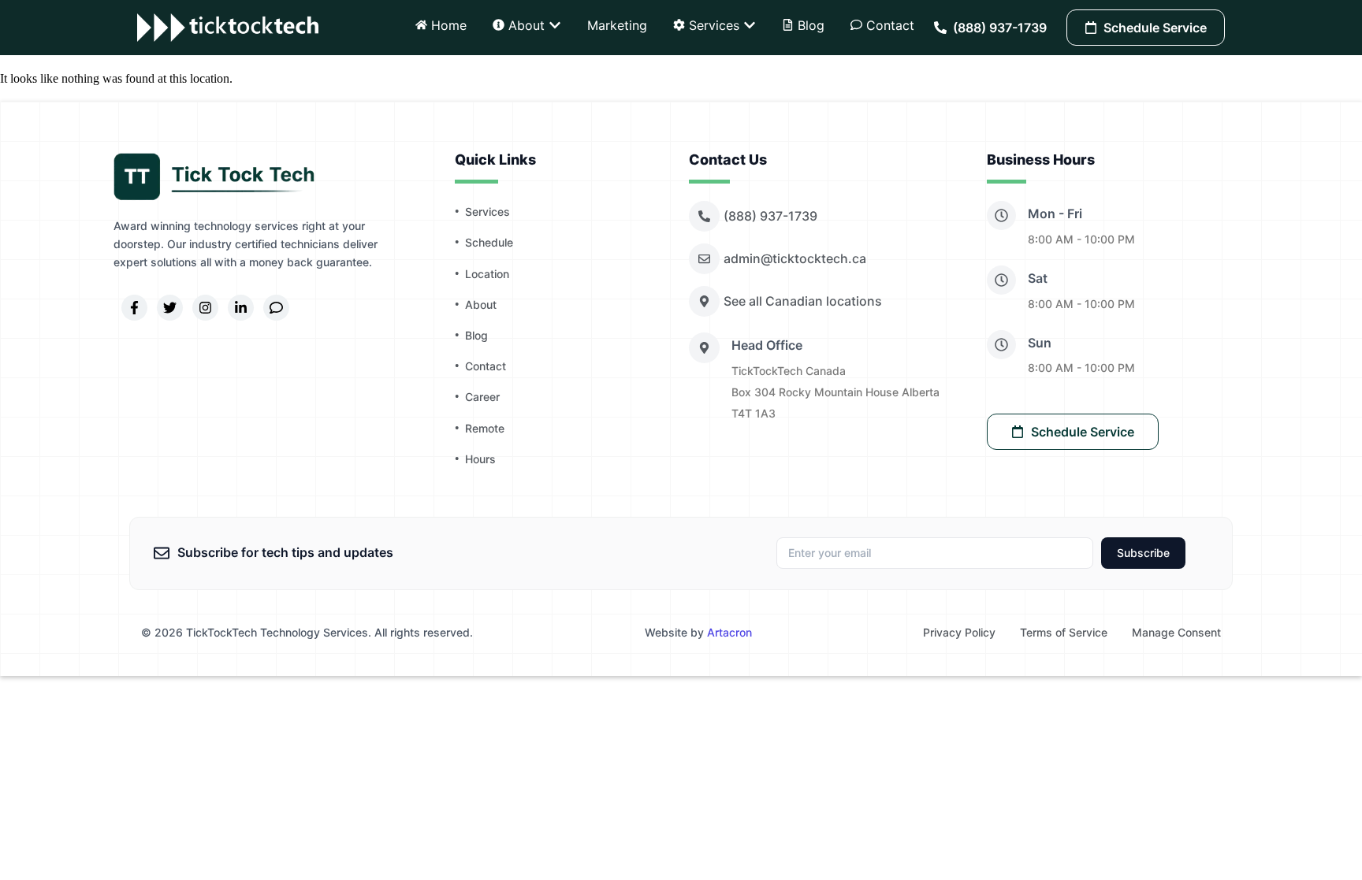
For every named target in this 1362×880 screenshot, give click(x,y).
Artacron (729, 632)
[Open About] (555, 25)
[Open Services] (749, 25)
